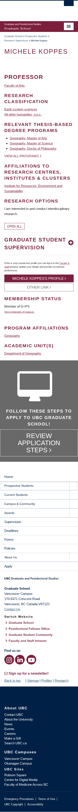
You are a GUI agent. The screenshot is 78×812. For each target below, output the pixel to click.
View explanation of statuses (19, 312)
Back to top (12, 680)
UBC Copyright (13, 804)
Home (8, 477)
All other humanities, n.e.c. (23, 114)
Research (61, 680)
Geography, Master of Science (31, 143)
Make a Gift (12, 738)
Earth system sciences (20, 109)
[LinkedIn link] (20, 659)
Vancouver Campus (18, 758)
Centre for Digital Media (20, 780)
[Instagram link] (9, 659)
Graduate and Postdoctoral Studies (39, 580)
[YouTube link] (31, 659)
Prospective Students (36, 36)
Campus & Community (19, 504)
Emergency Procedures (19, 799)
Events (9, 729)
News (8, 724)
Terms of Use (46, 799)
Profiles (46, 680)
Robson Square (15, 775)
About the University (18, 719)
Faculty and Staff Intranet (27, 640)
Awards (9, 513)
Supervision (12, 522)
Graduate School (13, 36)
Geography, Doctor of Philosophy (33, 148)
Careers (10, 733)
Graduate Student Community (31, 634)
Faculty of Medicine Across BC (26, 784)
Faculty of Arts (14, 85)
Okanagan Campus (18, 763)
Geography (12, 336)
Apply (8, 566)
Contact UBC (13, 714)
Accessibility (35, 804)
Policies (9, 548)
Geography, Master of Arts (28, 138)
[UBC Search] (69, 5)
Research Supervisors (16, 40)
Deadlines (11, 530)
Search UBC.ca (15, 743)
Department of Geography (22, 353)
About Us (10, 557)
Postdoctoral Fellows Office (29, 628)
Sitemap (33, 680)
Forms (9, 539)
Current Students (16, 494)
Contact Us (12, 609)
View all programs (21, 156)
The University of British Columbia (28, 9)
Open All (14, 226)
